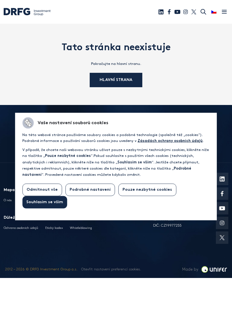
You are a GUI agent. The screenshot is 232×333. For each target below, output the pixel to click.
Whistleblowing (81, 227)
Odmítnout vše (42, 189)
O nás (8, 200)
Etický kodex (54, 227)
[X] (194, 12)
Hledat (203, 12)
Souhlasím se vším (44, 202)
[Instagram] (185, 12)
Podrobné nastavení (90, 189)
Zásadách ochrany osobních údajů (170, 141)
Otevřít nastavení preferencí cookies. (111, 269)
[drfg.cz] (27, 15)
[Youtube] (177, 12)
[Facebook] (169, 12)
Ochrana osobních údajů (21, 227)
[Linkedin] (161, 12)
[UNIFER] (214, 269)
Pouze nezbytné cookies (147, 189)
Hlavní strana (116, 80)
